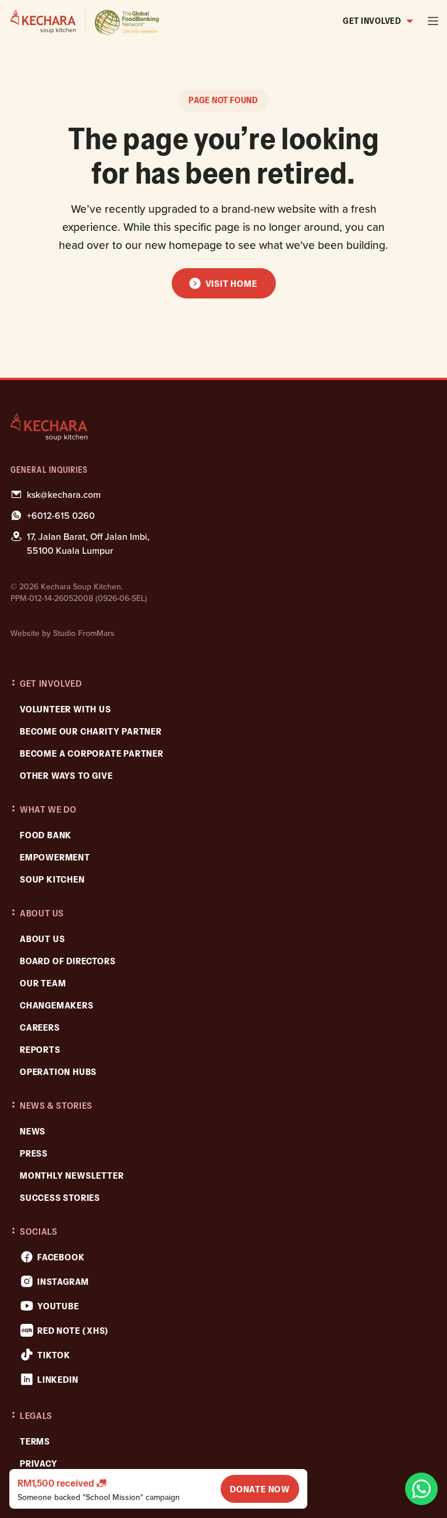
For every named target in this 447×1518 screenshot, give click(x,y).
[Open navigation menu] (433, 21)
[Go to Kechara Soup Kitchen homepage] (85, 21)
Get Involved (372, 20)
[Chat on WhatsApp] (421, 1489)
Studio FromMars (84, 633)
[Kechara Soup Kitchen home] (223, 427)
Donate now (260, 1489)
